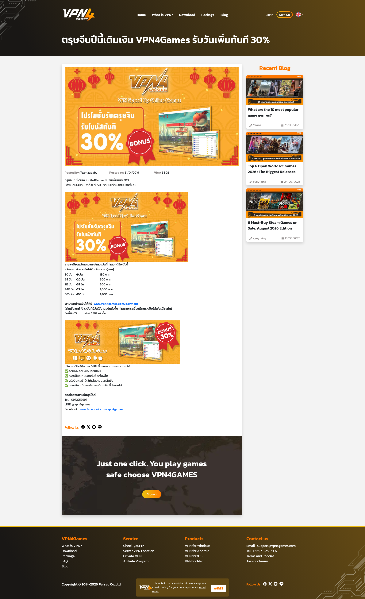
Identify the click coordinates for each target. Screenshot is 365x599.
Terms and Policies (260, 555)
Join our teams (257, 561)
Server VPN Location (138, 550)
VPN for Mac (194, 561)
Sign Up (284, 14)
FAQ (65, 561)
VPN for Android (197, 550)
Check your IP (133, 545)
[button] (299, 14)
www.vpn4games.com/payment (116, 303)
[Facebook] (82, 426)
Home (141, 14)
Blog (224, 14)
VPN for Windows (197, 545)
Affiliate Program (135, 561)
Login (269, 14)
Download (187, 14)
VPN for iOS (193, 555)
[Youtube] (93, 426)
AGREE (218, 588)
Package (207, 14)
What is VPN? (162, 14)
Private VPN (132, 555)
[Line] (99, 426)
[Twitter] (87, 426)
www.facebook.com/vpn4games (101, 409)
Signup (151, 494)
